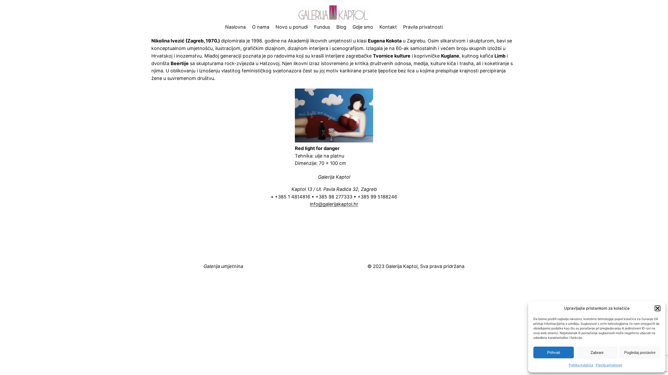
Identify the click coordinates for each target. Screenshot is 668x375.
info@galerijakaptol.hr (334, 204)
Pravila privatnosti (609, 365)
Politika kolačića (581, 365)
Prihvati (553, 352)
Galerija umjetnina (223, 266)
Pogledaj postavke (639, 352)
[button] (657, 308)
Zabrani (597, 352)
